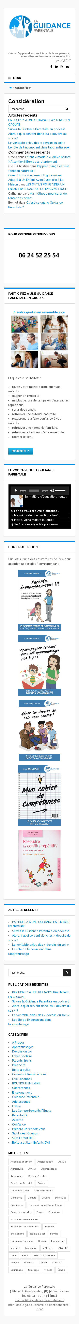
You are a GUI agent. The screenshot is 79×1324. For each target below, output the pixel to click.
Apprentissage (49, 1168)
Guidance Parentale (25, 1097)
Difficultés (60, 1197)
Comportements (43, 1190)
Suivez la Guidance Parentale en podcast (36, 129)
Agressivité (17, 1168)
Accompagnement (21, 1161)
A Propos (18, 1042)
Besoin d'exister (37, 1176)
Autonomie (17, 1176)
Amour (32, 1168)
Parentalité (19, 1115)
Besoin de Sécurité (21, 1183)
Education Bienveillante (24, 1219)
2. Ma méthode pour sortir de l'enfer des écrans (35, 515)
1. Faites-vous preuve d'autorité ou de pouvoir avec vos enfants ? (35, 511)
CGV (39, 1309)
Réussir (43, 1262)
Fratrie (16, 1106)
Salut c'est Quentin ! (26, 1133)
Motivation (31, 1248)
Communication (20, 1190)
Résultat (28, 1262)
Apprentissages (22, 1047)
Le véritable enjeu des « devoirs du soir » (36, 142)
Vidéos (48, 1269)
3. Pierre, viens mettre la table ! (32, 519)
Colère (41, 1183)
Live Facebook (22, 1079)
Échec (61, 1269)
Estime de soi (37, 1233)
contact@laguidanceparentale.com (39, 1300)
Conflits (32, 1197)
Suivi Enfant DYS (23, 1138)
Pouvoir (15, 1262)
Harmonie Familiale (22, 1241)
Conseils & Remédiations (29, 1074)
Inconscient (57, 1241)
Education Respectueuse (25, 1226)
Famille (54, 1233)
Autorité (17, 1119)
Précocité (19, 1065)
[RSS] (62, 67)
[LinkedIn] (56, 67)
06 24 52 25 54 (37, 1295)
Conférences (21, 1088)
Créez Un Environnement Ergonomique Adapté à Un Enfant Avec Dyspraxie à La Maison (35, 180)
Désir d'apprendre (21, 1212)
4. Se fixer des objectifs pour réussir (35, 524)
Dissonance (17, 1205)
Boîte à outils (21, 1069)
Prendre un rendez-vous (28, 1129)
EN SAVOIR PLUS (20, 451)
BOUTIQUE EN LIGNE (26, 1083)
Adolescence (21, 1101)
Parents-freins (22, 1060)
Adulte (62, 1161)
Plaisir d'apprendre (44, 1255)
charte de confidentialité (52, 1305)
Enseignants (17, 1233)
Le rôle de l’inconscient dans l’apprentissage (38, 147)
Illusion (42, 1241)
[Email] (67, 67)
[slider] (61, 490)
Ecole (39, 1212)
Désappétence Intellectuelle (45, 1205)
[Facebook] (51, 67)
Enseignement (22, 1092)
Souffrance (17, 1269)
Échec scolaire (22, 1056)
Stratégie (33, 1269)
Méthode (48, 1248)
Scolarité (57, 1262)
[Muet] (52, 491)
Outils (14, 1255)
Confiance (19, 1124)
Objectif (62, 1248)
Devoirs (46, 1197)
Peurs (25, 1255)
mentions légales (20, 1305)
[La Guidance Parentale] (39, 39)
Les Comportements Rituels (31, 1110)
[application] (40, 490)
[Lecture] (16, 491)
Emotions (50, 1226)
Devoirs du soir (22, 1051)
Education (54, 1212)
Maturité (15, 1248)
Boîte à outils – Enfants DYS (31, 1142)
